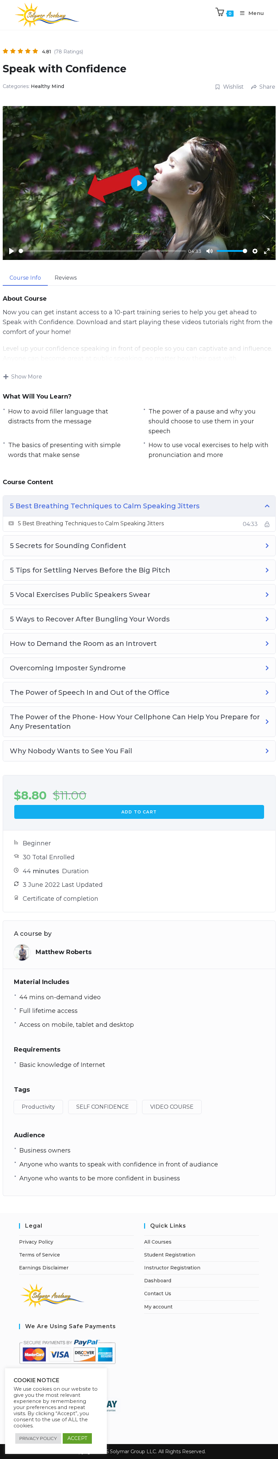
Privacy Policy (36, 1242)
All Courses (158, 1242)
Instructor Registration (172, 1268)
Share (267, 87)
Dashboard (157, 1281)
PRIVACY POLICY (38, 1438)
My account (158, 1307)
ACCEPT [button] (77, 1438)
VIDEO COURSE (172, 1107)
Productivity (38, 1107)
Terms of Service (39, 1255)
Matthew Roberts (64, 952)
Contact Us (157, 1293)
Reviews (66, 278)
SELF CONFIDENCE (102, 1107)
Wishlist (233, 87)
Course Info (25, 278)
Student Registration (169, 1255)
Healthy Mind (47, 86)
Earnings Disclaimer (43, 1268)
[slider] (102, 251)
